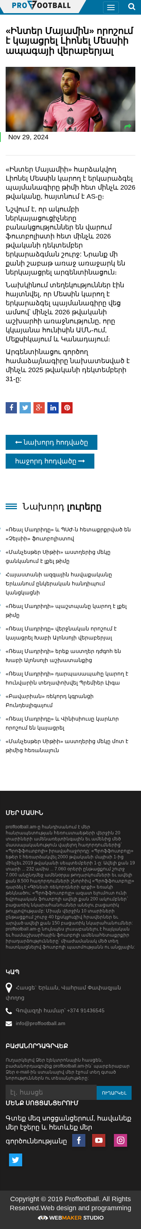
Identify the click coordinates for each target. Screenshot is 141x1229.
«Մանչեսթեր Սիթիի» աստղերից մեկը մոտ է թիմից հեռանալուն (67, 745)
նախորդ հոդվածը (55, 442)
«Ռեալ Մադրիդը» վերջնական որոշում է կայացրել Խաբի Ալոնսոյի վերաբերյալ (61, 633)
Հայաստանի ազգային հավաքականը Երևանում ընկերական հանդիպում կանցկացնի (59, 584)
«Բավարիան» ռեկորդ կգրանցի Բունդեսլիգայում (50, 700)
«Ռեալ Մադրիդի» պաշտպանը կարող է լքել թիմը (66, 610)
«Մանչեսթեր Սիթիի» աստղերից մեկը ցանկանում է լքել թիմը (58, 556)
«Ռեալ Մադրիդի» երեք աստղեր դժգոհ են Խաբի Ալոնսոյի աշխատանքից (63, 655)
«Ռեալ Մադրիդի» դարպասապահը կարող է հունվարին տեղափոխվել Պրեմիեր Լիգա (67, 678)
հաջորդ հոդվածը (46, 461)
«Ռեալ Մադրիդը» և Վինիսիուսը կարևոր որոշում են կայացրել (62, 723)
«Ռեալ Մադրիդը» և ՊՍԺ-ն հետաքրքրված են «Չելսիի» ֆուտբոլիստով (68, 533)
